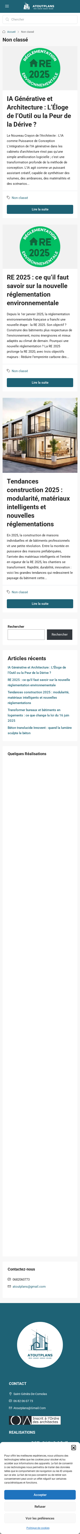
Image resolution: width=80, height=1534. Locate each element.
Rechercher (16, 627)
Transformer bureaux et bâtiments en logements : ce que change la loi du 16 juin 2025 (38, 715)
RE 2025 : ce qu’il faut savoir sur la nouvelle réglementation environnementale (39, 682)
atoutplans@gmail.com (29, 1286)
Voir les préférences (40, 1518)
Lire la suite (40, 209)
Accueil (11, 31)
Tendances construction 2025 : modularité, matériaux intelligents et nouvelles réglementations (38, 697)
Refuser (40, 1507)
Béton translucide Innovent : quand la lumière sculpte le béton (40, 730)
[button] (73, 1447)
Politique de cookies (37, 1528)
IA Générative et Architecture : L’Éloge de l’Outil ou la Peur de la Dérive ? (37, 670)
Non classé (20, 198)
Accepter (40, 1495)
